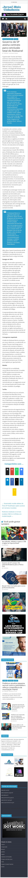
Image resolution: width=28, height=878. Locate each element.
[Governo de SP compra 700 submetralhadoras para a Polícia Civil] (14, 549)
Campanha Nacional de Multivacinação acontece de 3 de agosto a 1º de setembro (18, 707)
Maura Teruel (14, 691)
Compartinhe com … (14, 464)
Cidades (5, 680)
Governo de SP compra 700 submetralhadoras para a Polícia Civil (12, 564)
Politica (16, 39)
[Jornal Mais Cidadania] (3, 18)
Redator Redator (14, 53)
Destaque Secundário (8, 39)
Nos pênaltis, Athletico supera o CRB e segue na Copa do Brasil (14, 542)
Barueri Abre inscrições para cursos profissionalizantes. (13, 587)
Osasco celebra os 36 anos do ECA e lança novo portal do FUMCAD (18, 726)
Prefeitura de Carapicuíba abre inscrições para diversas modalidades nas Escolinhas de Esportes (18, 717)
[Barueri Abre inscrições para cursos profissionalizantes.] (14, 572)
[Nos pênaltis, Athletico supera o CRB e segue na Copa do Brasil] (14, 527)
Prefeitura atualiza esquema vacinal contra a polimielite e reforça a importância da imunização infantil (13, 686)
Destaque (11, 680)
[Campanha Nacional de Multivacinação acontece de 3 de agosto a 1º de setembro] (6, 704)
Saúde (16, 680)
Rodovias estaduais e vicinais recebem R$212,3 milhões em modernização (11, 514)
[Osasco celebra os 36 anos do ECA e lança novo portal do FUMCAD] (6, 724)
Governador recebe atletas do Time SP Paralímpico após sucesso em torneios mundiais (13, 506)
